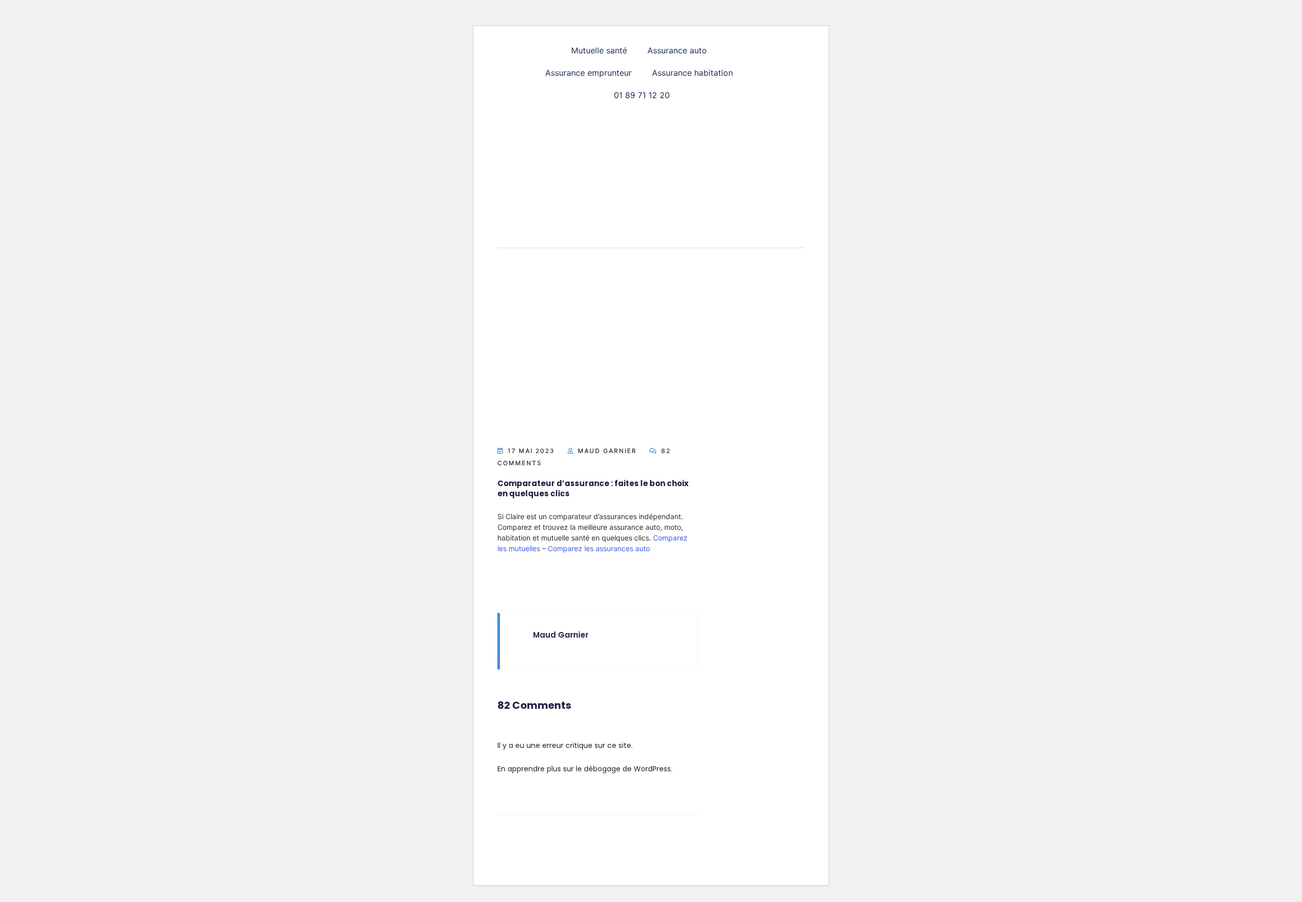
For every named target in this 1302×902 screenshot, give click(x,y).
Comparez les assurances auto (599, 548)
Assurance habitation (692, 73)
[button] (602, 50)
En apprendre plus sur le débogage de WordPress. (584, 769)
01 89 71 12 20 (642, 95)
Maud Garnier (607, 451)
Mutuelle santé (599, 50)
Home (638, 268)
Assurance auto (677, 50)
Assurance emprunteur (588, 73)
